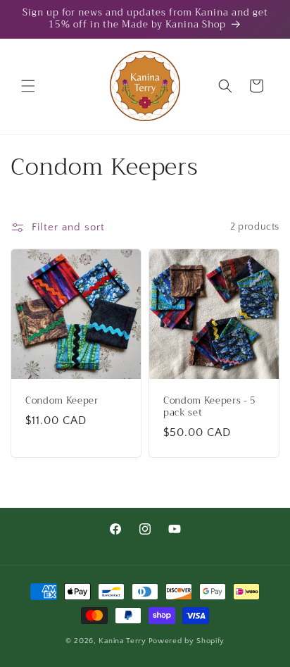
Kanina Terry (122, 641)
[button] (28, 85)
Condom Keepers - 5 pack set (209, 407)
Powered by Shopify (187, 641)
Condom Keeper (62, 401)
